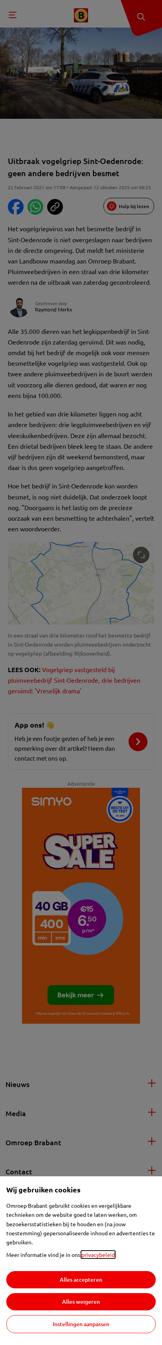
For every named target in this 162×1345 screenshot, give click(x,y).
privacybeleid (98, 1254)
